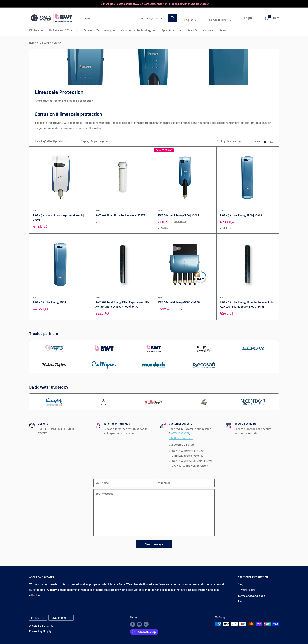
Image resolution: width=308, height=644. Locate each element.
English (35, 617)
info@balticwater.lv (181, 437)
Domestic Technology (97, 30)
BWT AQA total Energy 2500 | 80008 (241, 215)
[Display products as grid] (265, 141)
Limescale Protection (51, 42)
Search (223, 30)
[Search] (172, 18)
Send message (154, 544)
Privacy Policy (246, 589)
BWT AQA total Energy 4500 (49, 302)
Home (32, 42)
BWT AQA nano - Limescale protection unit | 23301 (58, 217)
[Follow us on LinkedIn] (146, 624)
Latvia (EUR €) (58, 617)
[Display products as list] (271, 141)
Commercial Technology (136, 30)
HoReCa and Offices (61, 30)
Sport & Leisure (171, 30)
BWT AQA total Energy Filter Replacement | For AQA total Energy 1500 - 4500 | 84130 (122, 304)
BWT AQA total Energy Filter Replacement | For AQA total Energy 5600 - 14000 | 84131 (247, 304)
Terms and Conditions (251, 595)
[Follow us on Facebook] (132, 624)
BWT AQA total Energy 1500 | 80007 (178, 215)
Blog (240, 584)
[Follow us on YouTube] (139, 624)
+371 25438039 (180, 433)
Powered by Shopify (40, 631)
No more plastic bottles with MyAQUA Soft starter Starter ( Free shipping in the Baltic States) (154, 3)
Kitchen (34, 30)
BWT (35, 210)
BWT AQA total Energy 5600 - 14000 (179, 302)
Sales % (192, 30)
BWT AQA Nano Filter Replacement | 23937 (120, 215)
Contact (208, 30)
